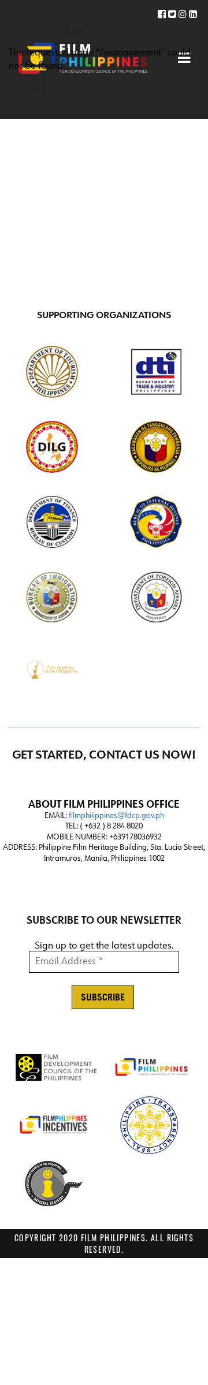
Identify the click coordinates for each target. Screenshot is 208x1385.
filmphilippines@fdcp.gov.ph (116, 816)
